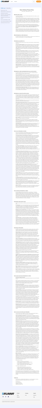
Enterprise (15, 1)
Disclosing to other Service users (5, 22)
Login (33, 1)
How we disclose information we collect (6, 21)
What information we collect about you (6, 11)
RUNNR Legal (3, 8)
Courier (12, 1)
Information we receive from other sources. (5, 18)
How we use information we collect (5, 19)
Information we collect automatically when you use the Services (5, 15)
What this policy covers (4, 10)
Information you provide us (4, 13)
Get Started (38, 1)
